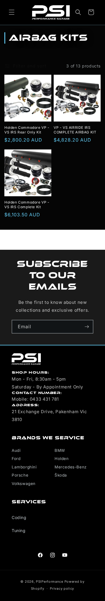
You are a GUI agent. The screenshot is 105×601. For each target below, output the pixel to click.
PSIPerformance (49, 581)
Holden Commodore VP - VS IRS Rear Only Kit (27, 129)
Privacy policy (62, 588)
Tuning (19, 530)
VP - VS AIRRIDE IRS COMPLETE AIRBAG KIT (75, 129)
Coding (19, 517)
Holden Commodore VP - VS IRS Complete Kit (27, 204)
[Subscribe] (86, 327)
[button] (11, 12)
